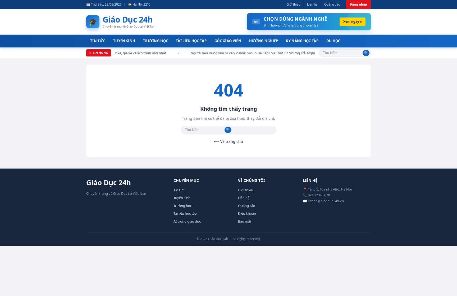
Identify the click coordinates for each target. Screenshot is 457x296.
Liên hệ (312, 4)
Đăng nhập (358, 4)
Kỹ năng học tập (302, 40)
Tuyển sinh (124, 40)
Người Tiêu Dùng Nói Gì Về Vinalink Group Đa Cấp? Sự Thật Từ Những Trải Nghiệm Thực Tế (251, 53)
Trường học (155, 40)
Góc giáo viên (227, 40)
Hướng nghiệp (263, 40)
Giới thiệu (293, 4)
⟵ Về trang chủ (228, 141)
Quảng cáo (332, 4)
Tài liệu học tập (191, 40)
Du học (333, 40)
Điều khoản (247, 213)
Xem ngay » (352, 21)
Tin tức (97, 40)
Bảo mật (244, 221)
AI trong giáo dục (187, 221)
